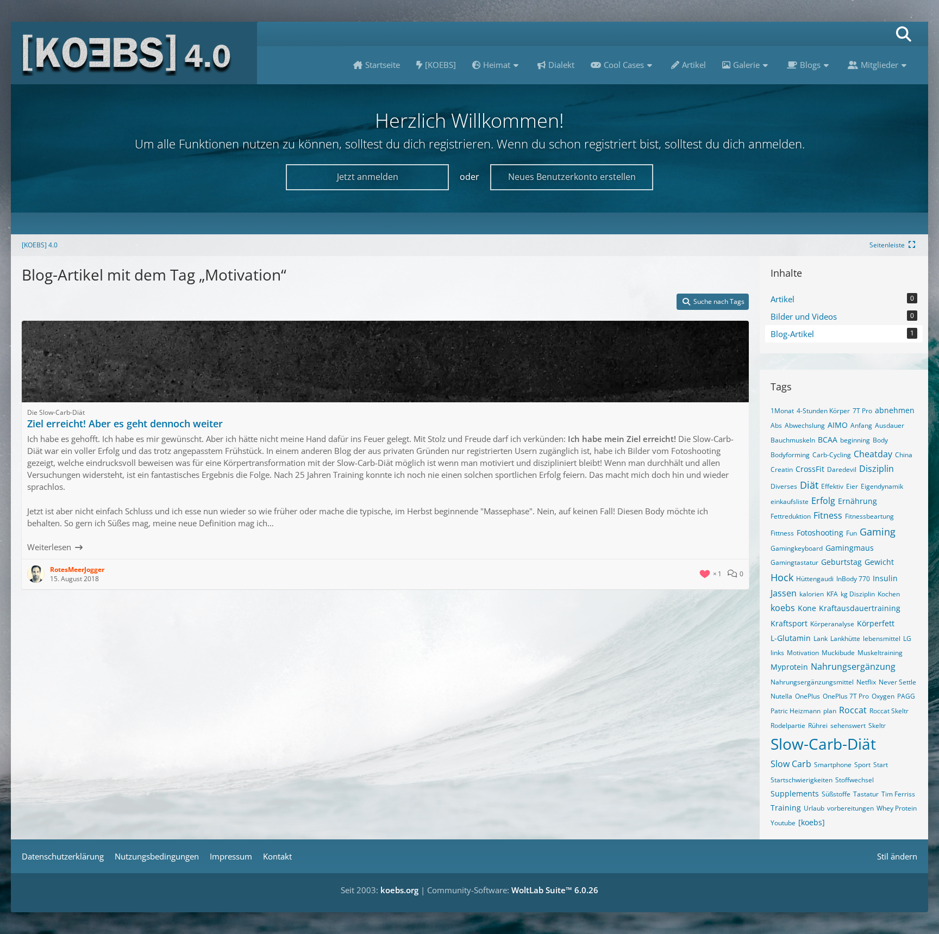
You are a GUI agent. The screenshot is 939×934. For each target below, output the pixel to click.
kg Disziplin (858, 594)
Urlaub (814, 808)
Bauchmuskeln (793, 440)
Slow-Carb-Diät (823, 743)
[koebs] (811, 822)
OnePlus (807, 696)
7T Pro (862, 410)
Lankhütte (845, 638)
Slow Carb (791, 764)
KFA (832, 594)
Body (880, 440)
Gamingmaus (849, 548)
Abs (776, 425)
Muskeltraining (880, 652)
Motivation (803, 652)
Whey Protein (897, 808)
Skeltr (877, 725)
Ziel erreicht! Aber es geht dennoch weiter (125, 423)
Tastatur (866, 794)
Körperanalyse (832, 623)
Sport (862, 764)
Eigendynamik (882, 486)
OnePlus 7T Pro (846, 696)
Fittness (782, 533)
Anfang (861, 425)
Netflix (866, 682)
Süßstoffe (836, 794)
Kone (807, 608)
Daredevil (841, 469)
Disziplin (876, 469)
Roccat (853, 710)
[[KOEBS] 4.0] (134, 53)
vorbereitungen (850, 808)
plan (829, 710)
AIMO (838, 425)
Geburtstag (841, 562)
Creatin (782, 469)
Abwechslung (805, 425)
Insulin (885, 578)
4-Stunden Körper (823, 410)
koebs (783, 608)
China (903, 454)
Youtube (783, 822)
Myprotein (789, 667)
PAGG (906, 696)
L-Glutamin (791, 638)
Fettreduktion (791, 516)
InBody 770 (853, 578)
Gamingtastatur (794, 562)
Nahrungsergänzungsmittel (812, 682)
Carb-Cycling (831, 454)
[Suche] (903, 34)
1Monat (782, 410)
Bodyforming (790, 454)
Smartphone (833, 764)
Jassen (784, 593)
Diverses (784, 486)
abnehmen (895, 410)
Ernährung (857, 501)
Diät (809, 484)
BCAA (827, 439)
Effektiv (832, 486)
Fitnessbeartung (869, 516)
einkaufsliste (790, 501)
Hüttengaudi (815, 578)
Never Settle (897, 682)
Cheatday (873, 454)
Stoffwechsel (854, 779)
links (777, 652)
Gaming (878, 531)
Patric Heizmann (796, 710)
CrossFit (810, 469)
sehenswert (848, 725)
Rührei (818, 725)
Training (786, 807)
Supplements (795, 793)
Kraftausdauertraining (859, 608)
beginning (855, 440)
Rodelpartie (788, 725)
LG (907, 638)
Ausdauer (889, 425)
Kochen (889, 594)
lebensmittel (881, 638)
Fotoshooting (820, 532)
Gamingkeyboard (797, 548)
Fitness (827, 515)
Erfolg (823, 501)
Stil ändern (897, 856)
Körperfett (875, 623)
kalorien (811, 594)
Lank (820, 638)
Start (880, 764)
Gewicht (879, 562)
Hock (782, 577)
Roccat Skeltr (889, 710)
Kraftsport (789, 623)
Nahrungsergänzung (853, 667)
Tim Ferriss (898, 794)
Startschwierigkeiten (801, 779)
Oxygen (883, 696)
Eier (852, 486)
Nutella (781, 696)
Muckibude (838, 652)
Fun (851, 533)
